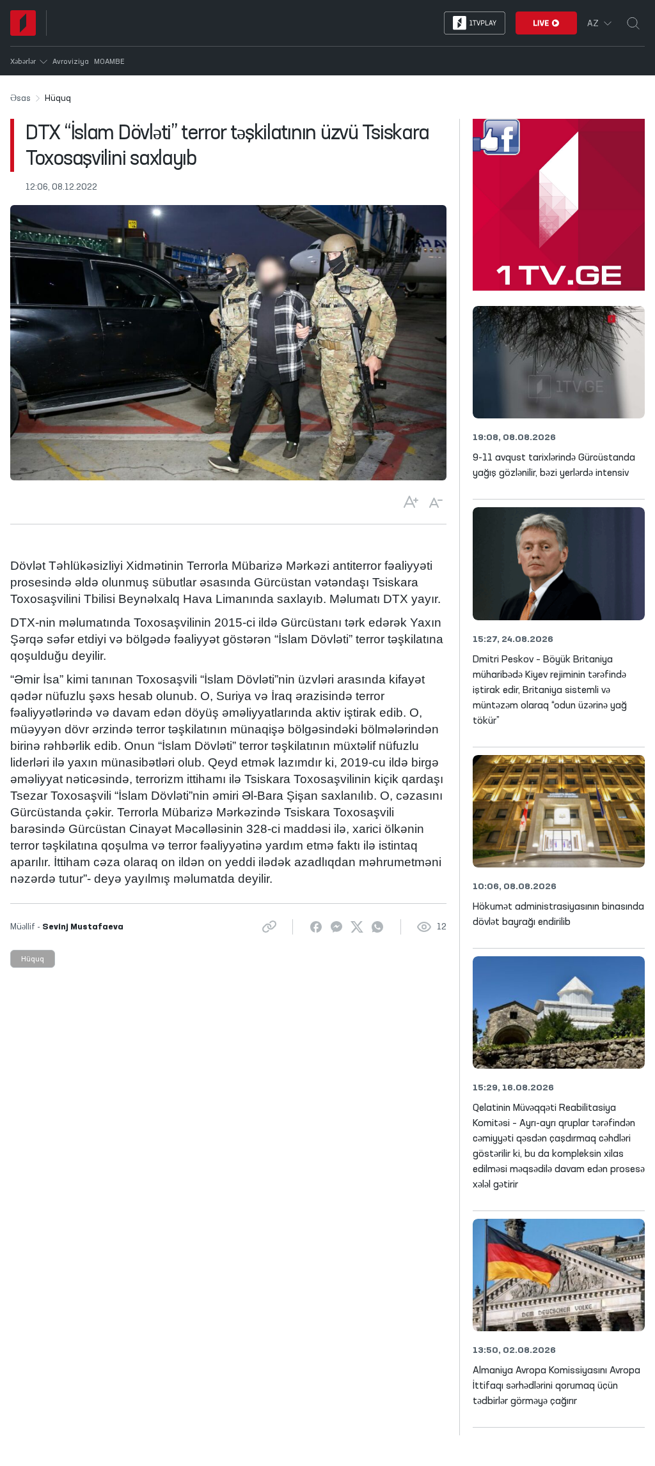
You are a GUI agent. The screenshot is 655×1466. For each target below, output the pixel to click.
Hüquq (32, 959)
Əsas (20, 98)
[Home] (23, 23)
